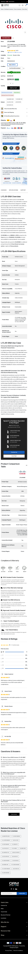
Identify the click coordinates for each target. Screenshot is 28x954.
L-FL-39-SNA (14, 848)
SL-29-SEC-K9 (16, 868)
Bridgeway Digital (14, 947)
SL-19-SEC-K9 (15, 856)
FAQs (2, 908)
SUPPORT (23, 190)
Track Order (4, 911)
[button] (13, 38)
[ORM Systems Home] (6, 5)
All (3, 652)
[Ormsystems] (11, 889)
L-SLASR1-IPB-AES (6, 836)
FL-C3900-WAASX (5, 860)
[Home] (14, 884)
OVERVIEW (3, 190)
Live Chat (14, 456)
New (12, 64)
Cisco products (14, 246)
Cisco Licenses (17, 9)
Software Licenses (8, 9)
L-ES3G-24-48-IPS (16, 852)
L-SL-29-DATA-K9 (5, 856)
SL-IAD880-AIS (5, 864)
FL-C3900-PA (15, 844)
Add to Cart (13, 88)
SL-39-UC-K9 (15, 840)
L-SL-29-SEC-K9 (5, 848)
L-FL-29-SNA (17, 242)
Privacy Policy (8, 950)
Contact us (14, 452)
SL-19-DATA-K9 (15, 860)
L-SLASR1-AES (23, 848)
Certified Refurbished (14, 68)
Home (2, 9)
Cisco (8, 58)
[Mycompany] (16, 889)
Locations (3, 918)
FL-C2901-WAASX (5, 872)
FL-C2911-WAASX (5, 844)
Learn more (14, 814)
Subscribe (22, 893)
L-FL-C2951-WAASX (6, 840)
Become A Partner (5, 915)
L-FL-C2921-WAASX (6, 868)
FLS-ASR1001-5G (5, 852)
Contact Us (4, 905)
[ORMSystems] (13, 889)
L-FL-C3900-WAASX (15, 864)
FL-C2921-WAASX (16, 836)
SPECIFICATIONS (13, 190)
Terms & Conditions (18, 950)
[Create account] (22, 5)
